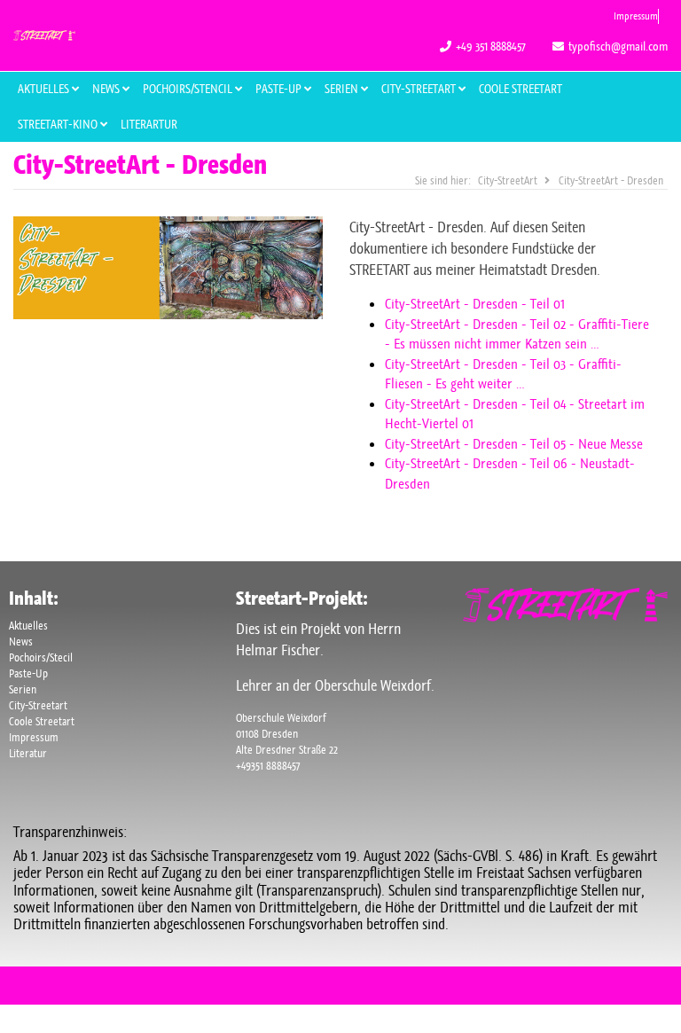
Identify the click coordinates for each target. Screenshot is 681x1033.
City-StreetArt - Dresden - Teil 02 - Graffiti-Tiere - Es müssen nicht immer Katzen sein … (517, 334)
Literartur (149, 124)
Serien (22, 689)
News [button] (107, 89)
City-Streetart (38, 705)
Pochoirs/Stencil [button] (189, 89)
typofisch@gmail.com (618, 46)
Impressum (636, 16)
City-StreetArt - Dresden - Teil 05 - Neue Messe (514, 443)
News (21, 641)
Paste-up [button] (279, 89)
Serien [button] (343, 89)
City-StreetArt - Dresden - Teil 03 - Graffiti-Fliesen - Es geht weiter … (503, 374)
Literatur (28, 753)
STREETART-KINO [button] (59, 124)
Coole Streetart (520, 89)
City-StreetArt (419, 89)
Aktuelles (28, 625)
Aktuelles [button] (45, 89)
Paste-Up (28, 673)
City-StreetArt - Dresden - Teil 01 (475, 303)
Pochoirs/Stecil (41, 657)
